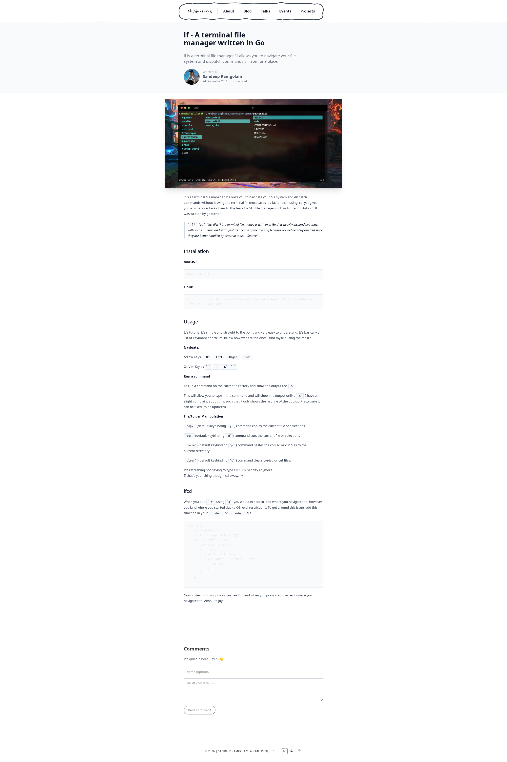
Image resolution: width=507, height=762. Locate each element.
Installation (196, 251)
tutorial (194, 332)
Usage (191, 321)
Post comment (199, 710)
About (228, 11)
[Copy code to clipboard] (318, 274)
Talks (265, 11)
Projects (307, 11)
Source (252, 236)
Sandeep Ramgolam (222, 76)
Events (285, 11)
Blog (247, 11)
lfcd (188, 491)
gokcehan (214, 214)
